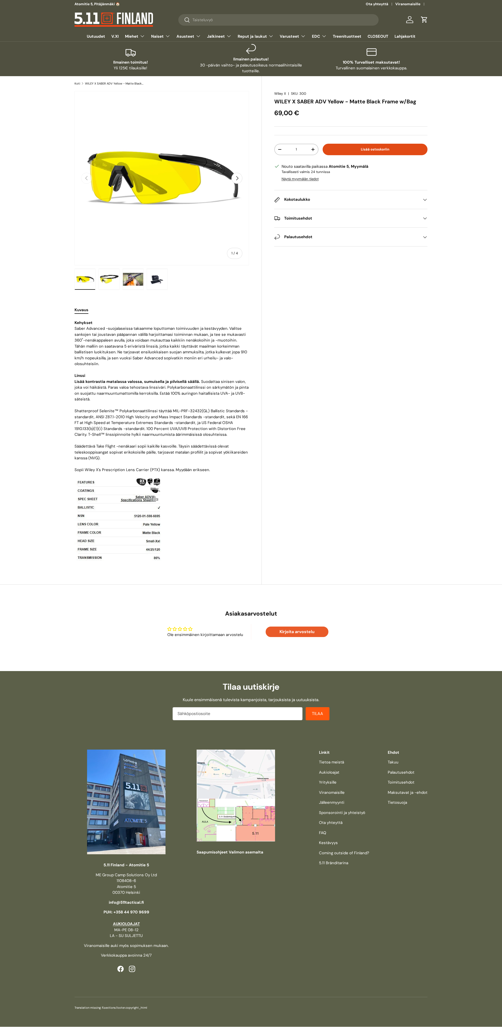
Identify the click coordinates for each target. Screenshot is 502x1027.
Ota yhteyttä (377, 4)
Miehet (131, 36)
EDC (316, 36)
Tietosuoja (397, 802)
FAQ (322, 832)
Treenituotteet (347, 36)
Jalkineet (216, 36)
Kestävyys (328, 842)
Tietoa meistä (331, 762)
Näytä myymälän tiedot (300, 179)
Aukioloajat (329, 772)
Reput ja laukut (252, 36)
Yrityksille (327, 782)
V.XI (115, 36)
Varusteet (289, 36)
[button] (424, 19)
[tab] (81, 310)
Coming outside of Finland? (344, 853)
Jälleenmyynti (331, 802)
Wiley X (280, 93)
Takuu (393, 762)
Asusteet (185, 36)
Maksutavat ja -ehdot (407, 792)
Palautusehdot (401, 772)
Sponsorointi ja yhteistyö (342, 812)
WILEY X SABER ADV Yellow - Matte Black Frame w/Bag (114, 83)
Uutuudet (96, 36)
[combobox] (278, 20)
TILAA (317, 713)
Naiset (157, 36)
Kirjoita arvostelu (297, 631)
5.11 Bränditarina (333, 863)
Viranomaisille (407, 4)
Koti (77, 83)
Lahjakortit (405, 36)
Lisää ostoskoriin (375, 149)
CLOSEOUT (378, 36)
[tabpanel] (162, 440)
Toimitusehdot (401, 782)
